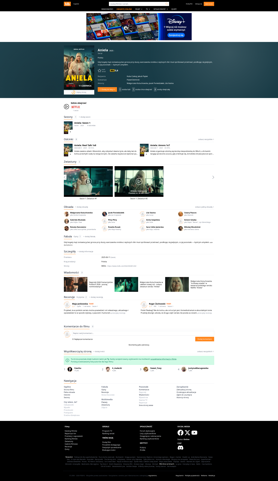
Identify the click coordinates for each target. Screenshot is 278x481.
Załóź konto (209, 4)
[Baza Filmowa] (67, 3)
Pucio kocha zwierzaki (106, 457)
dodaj (85, 117)
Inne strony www (146, 405)
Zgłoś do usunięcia (184, 395)
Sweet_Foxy (155, 368)
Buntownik (119, 457)
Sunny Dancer (161, 466)
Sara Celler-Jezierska (155, 227)
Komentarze (144, 389)
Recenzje (69, 297)
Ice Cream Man (110, 461)
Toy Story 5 (104, 464)
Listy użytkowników (148, 433)
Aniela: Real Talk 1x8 (85, 145)
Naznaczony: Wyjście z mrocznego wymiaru (152, 457)
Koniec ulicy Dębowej (134, 459)
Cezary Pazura (190, 212)
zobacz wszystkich (204, 351)
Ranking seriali (108, 433)
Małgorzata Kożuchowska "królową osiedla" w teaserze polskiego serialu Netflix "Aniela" (201, 284)
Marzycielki (99, 459)
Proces (84, 461)
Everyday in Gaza (189, 464)
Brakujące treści (108, 450)
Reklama (204, 475)
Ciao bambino (207, 464)
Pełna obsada (69, 392)
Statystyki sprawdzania (111, 447)
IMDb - (118, 266)
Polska (100, 58)
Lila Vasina (151, 212)
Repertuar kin (70, 433)
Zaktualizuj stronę (184, 389)
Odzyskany (121, 459)
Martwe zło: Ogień (193, 461)
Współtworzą (78, 351)
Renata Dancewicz (78, 227)
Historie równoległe (163, 459)
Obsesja (148, 464)
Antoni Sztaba (190, 220)
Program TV (107, 431)
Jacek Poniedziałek (116, 212)
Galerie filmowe (71, 444)
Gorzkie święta (131, 466)
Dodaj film (189, 4)
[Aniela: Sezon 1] (68, 127)
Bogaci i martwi (175, 457)
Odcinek (77, 148)
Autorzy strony (183, 397)
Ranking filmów (71, 439)
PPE (155, 306)
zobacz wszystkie (205, 139)
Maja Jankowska (80, 303)
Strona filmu (69, 389)
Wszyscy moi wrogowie (179, 459)
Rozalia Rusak (114, 227)
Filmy (137, 9)
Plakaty (104, 402)
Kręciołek (90, 459)
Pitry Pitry (112, 220)
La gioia (178, 464)
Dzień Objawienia (115, 464)
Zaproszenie (205, 461)
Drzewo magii (139, 464)
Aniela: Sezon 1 (82, 122)
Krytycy (143, 447)
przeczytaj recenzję (118, 313)
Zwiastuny (70, 161)
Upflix (79, 306)
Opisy (77, 236)
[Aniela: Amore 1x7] (144, 150)
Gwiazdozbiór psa (118, 466)
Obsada (68, 207)
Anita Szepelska (153, 220)
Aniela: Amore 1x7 (160, 145)
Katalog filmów (71, 431)
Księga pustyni (130, 457)
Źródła (142, 450)
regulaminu (152, 475)
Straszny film (127, 464)
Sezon (76, 125)
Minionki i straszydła (72, 464)
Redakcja (211, 475)
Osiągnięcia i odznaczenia (150, 436)
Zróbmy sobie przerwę (146, 466)
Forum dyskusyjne (147, 431)
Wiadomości (107, 9)
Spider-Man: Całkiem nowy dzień (146, 461)
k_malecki (117, 368)
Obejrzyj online (124, 9)
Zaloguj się (198, 4)
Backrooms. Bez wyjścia (90, 464)
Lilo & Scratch (106, 466)
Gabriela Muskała (77, 220)
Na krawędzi (171, 466)
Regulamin (180, 475)
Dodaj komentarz (205, 339)
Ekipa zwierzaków (165, 461)
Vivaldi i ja (186, 457)
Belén (198, 464)
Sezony (68, 117)
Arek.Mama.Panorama (199, 457)
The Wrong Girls (110, 459)
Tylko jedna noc (149, 459)
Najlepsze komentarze (83, 339)
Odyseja (176, 461)
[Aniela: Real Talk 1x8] (68, 150)
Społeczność (160, 9)
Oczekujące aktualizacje (186, 392)
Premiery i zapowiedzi (74, 436)
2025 (82, 125)
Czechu (77, 368)
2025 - (111, 50)
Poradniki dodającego (111, 445)
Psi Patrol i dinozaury (95, 461)
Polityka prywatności (192, 475)
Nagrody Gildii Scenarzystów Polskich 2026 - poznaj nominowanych (101, 284)
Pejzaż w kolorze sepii (125, 461)
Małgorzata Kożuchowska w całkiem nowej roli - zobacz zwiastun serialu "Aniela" (151, 284)
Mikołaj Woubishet (192, 227)
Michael (155, 464)
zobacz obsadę (203, 207)
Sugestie (76, 4)
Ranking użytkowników (149, 439)
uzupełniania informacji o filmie (163, 359)
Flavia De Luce (194, 459)
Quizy (174, 9)
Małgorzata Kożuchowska (81, 212)
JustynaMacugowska (198, 368)
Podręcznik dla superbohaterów (85, 457)
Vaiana (182, 461)
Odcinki (68, 139)
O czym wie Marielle (78, 459)
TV (147, 9)
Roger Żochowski (157, 303)
